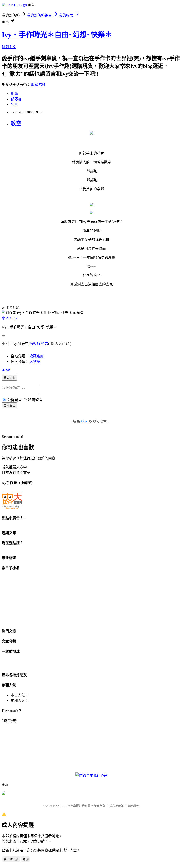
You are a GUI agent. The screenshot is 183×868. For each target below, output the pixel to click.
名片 (14, 104)
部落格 (16, 99)
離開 (26, 859)
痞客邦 (34, 344)
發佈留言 (9, 405)
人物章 (34, 361)
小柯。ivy (9, 318)
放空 (16, 123)
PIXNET (58, 805)
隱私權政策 (116, 805)
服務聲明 (134, 805)
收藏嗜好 (38, 85)
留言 (44, 344)
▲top (6, 369)
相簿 (14, 94)
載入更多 (9, 378)
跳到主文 (9, 47)
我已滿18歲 (11, 859)
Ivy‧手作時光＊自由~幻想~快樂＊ (57, 35)
